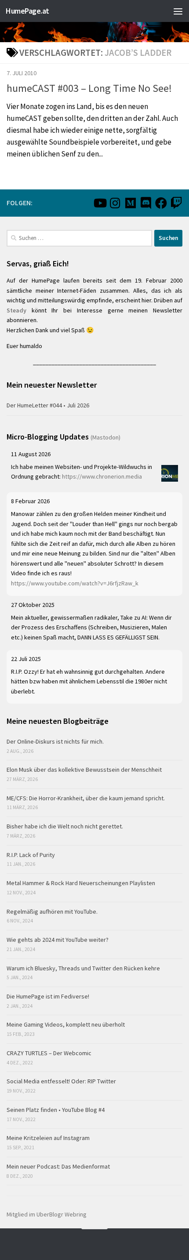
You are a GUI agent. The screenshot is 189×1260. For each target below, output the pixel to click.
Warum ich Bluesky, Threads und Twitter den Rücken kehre (83, 968)
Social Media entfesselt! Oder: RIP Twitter (61, 1081)
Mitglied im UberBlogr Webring (47, 1214)
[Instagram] (115, 203)
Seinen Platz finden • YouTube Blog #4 (56, 1110)
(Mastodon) (105, 437)
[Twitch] (176, 203)
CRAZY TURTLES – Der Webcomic (49, 1053)
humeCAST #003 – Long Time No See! (89, 88)
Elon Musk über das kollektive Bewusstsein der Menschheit (84, 769)
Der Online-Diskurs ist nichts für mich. (55, 741)
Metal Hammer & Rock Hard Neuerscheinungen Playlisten (81, 883)
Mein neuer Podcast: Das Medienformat (58, 1166)
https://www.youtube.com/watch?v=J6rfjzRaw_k (74, 583)
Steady (16, 310)
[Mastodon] (130, 203)
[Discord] (146, 203)
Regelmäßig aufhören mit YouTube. (52, 911)
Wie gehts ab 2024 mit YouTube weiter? (58, 940)
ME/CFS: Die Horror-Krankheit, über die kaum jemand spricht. (86, 798)
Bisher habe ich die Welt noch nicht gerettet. (65, 826)
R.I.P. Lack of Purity (31, 855)
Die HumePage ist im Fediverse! (48, 996)
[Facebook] (161, 203)
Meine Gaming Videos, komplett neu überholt (66, 1024)
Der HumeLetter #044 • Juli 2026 (48, 405)
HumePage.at (27, 11)
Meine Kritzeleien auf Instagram (48, 1138)
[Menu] (178, 11)
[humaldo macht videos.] (99, 203)
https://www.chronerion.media (102, 476)
